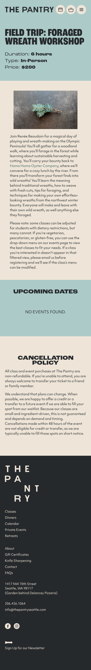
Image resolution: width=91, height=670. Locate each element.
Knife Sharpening (18, 561)
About (9, 548)
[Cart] (71, 9)
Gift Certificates (17, 554)
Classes (10, 511)
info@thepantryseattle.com (25, 609)
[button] (81, 9)
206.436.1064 (15, 603)
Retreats (11, 536)
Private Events (15, 530)
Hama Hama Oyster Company (34, 165)
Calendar (12, 524)
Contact (11, 567)
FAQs (9, 573)
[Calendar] (60, 9)
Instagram (17, 626)
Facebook (8, 626)
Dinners (10, 517)
